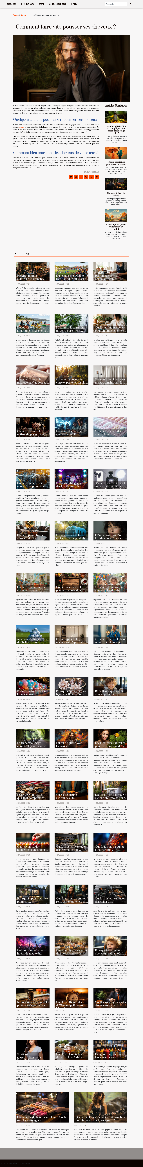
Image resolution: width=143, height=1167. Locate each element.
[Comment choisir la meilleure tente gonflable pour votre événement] (71, 531)
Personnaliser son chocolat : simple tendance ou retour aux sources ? (109, 280)
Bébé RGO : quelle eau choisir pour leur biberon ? (109, 694)
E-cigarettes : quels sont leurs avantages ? (109, 1056)
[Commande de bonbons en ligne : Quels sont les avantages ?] (42, 1107)
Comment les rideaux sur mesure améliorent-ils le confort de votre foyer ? (110, 383)
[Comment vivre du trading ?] (116, 184)
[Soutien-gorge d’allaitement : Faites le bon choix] (33, 1050)
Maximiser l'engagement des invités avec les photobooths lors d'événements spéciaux (71, 488)
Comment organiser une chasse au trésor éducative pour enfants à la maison (32, 591)
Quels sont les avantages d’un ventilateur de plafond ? (71, 850)
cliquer (21, 127)
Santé (41, 4)
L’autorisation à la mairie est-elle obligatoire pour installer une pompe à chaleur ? (110, 799)
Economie (11, 4)
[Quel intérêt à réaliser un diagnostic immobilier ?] (71, 946)
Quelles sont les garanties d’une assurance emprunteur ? (110, 1005)
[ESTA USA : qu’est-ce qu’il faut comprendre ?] (33, 790)
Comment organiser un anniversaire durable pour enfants (109, 590)
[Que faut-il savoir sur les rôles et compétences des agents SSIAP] (71, 894)
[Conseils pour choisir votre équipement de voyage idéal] (33, 531)
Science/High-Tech (57, 4)
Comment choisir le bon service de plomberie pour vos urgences (110, 642)
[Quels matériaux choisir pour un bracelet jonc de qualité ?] (110, 323)
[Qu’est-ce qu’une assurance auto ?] (71, 790)
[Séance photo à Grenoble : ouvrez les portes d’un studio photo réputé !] (110, 479)
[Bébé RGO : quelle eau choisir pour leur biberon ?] (110, 686)
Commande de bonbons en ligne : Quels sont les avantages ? (41, 1119)
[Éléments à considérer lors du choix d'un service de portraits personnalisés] (110, 531)
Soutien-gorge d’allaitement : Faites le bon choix (29, 1057)
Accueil (16, 15)
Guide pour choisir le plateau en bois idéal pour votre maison (69, 590)
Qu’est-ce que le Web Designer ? (69, 744)
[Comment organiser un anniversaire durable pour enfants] (110, 583)
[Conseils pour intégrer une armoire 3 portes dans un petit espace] (71, 634)
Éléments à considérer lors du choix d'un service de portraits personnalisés (110, 539)
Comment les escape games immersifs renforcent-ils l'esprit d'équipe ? (69, 436)
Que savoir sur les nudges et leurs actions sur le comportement (31, 850)
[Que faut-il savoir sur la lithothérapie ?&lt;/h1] (110, 842)
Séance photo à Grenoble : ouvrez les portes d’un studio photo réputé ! (110, 486)
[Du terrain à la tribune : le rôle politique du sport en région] (71, 271)
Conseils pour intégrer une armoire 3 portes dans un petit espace (70, 642)
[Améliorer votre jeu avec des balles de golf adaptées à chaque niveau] (33, 634)
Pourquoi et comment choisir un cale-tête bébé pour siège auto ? (110, 954)
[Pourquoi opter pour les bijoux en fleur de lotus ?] (71, 686)
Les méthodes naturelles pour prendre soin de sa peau (110, 746)
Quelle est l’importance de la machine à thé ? (70, 1056)
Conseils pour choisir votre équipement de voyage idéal (30, 538)
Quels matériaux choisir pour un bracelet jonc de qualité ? (110, 331)
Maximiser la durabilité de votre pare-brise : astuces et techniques (70, 331)
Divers (74, 4)
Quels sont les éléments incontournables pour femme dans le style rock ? (100, 1119)
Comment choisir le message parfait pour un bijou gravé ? (32, 383)
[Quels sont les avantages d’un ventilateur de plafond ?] (71, 842)
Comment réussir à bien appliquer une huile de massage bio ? (116, 130)
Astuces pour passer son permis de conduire (116, 227)
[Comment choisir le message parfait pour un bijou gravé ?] (33, 375)
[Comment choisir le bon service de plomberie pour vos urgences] (110, 634)
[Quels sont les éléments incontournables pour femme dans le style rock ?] (100, 1107)
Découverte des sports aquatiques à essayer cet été (32, 331)
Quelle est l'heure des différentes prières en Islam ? (69, 1005)
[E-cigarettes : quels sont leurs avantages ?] (110, 1050)
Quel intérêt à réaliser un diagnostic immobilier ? (71, 952)
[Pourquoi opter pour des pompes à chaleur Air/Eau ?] (33, 894)
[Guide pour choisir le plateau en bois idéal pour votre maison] (71, 583)
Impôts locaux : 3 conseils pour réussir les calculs (33, 1004)
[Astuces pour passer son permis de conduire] (116, 215)
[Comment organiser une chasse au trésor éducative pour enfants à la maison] (33, 583)
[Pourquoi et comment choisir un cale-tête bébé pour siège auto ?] (110, 946)
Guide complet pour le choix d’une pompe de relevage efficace (31, 486)
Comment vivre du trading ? (116, 194)
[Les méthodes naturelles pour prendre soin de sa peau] (110, 738)
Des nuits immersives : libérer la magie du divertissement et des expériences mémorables (32, 955)
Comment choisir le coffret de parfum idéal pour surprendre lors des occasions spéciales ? (32, 436)
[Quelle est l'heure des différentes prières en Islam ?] (71, 998)
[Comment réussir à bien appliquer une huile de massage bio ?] (116, 117)
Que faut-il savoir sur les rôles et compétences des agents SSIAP (71, 902)
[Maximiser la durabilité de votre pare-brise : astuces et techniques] (71, 323)
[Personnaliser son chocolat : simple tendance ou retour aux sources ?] (110, 271)
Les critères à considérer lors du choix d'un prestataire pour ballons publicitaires (32, 695)
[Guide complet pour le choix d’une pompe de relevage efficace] (33, 479)
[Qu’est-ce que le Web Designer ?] (71, 738)
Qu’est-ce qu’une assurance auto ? (66, 796)
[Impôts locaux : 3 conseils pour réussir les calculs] (33, 998)
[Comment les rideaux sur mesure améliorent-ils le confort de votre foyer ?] (110, 375)
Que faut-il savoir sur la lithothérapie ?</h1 (109, 848)
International (27, 4)
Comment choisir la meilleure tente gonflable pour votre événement (71, 538)
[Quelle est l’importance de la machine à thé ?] (71, 1050)
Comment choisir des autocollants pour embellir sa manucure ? (109, 435)
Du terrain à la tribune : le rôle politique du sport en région (72, 279)
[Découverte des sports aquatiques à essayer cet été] (33, 323)
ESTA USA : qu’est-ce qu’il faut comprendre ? (31, 796)
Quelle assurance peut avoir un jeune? (116, 163)
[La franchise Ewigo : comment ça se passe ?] (33, 738)
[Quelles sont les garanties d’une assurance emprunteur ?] (110, 998)
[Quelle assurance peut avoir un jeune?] (116, 153)
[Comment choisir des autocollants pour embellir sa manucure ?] (110, 427)
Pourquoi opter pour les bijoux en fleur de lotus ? (71, 692)
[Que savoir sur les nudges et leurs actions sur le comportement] (33, 842)
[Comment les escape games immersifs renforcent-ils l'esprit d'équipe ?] (71, 427)
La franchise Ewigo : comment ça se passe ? (31, 744)
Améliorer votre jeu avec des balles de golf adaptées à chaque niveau (32, 643)
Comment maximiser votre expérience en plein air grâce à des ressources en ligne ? (72, 384)
